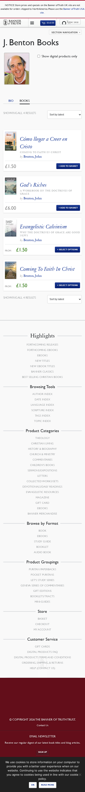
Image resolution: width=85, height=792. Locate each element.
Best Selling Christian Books (42, 377)
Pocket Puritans (42, 574)
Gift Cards (42, 646)
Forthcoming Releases (42, 344)
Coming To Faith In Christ (47, 269)
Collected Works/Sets (42, 481)
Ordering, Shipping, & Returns (42, 662)
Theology (42, 438)
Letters (42, 475)
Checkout (42, 624)
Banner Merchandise (42, 513)
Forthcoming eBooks (42, 350)
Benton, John (33, 156)
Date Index (42, 399)
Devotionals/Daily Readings (42, 486)
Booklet (42, 546)
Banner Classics (42, 371)
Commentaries (42, 459)
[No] (80, 774)
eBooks (42, 355)
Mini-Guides (42, 601)
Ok (32, 784)
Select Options (68, 249)
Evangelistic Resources (42, 492)
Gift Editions (42, 590)
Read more (47, 784)
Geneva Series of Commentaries (42, 585)
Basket (42, 618)
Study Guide (42, 541)
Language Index (42, 404)
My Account (42, 629)
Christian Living (42, 443)
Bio (10, 100)
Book (42, 530)
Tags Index (42, 415)
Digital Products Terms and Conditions (42, 657)
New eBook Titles (42, 366)
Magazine (42, 497)
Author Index (42, 394)
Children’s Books (42, 465)
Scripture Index (42, 410)
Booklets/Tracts (42, 596)
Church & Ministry (42, 454)
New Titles (42, 360)
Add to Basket (69, 166)
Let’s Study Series (42, 580)
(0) (50, 23)
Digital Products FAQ (42, 651)
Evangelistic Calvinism (43, 226)
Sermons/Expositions (42, 470)
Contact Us (42, 725)
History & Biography (42, 448)
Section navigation (65, 32)
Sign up (42, 752)
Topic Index (42, 421)
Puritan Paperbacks (42, 569)
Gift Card (42, 502)
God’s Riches (33, 185)
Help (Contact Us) (42, 668)
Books (25, 100)
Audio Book (42, 552)
